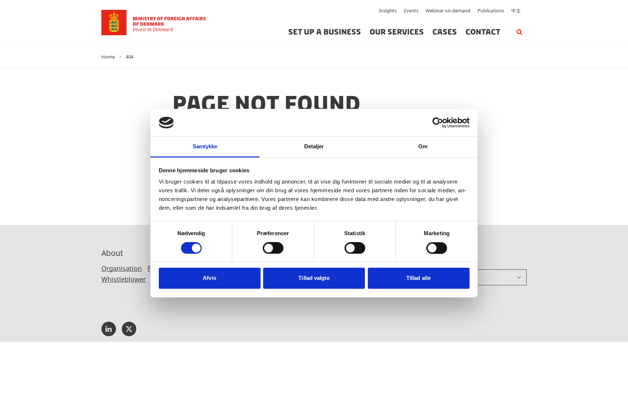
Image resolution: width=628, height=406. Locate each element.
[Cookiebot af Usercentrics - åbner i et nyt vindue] (438, 122)
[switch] (273, 248)
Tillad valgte (313, 278)
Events (411, 10)
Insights (387, 10)
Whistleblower (123, 279)
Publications (491, 10)
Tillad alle (418, 278)
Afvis (209, 278)
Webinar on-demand (448, 10)
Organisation (121, 268)
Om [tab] (422, 147)
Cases (444, 31)
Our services (397, 31)
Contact (483, 31)
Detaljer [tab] (314, 147)
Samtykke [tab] (205, 147)
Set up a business (324, 31)
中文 (516, 10)
